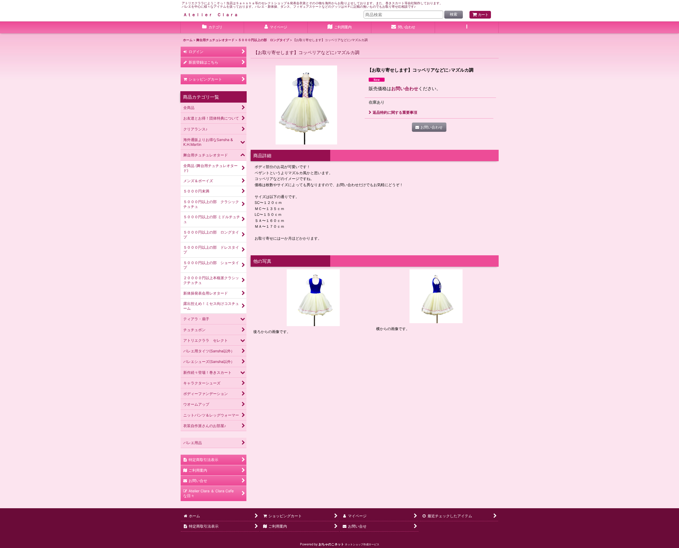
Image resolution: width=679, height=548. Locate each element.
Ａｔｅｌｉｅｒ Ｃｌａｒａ (210, 14)
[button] (467, 27)
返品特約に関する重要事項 (395, 112)
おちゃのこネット (331, 544)
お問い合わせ (404, 88)
